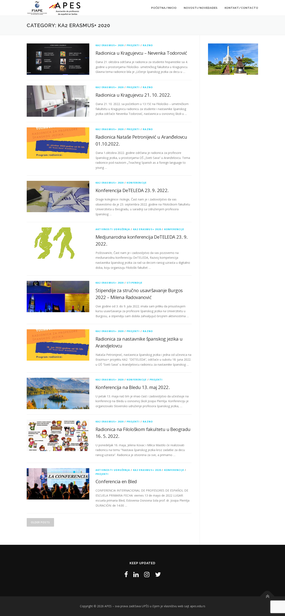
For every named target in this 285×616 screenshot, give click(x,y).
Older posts (40, 522)
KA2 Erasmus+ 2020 (110, 45)
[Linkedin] (136, 574)
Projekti (133, 45)
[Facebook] (126, 574)
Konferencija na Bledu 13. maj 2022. (133, 387)
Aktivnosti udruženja (113, 229)
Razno (148, 45)
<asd (201, 58)
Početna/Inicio (164, 7)
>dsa (265, 58)
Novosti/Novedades (201, 7)
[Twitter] (158, 574)
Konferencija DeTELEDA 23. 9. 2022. (132, 190)
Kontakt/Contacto (241, 7)
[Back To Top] (267, 596)
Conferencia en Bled (116, 481)
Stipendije (134, 282)
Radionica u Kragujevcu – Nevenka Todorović (141, 53)
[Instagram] (147, 574)
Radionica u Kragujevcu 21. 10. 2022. (133, 95)
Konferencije (136, 182)
